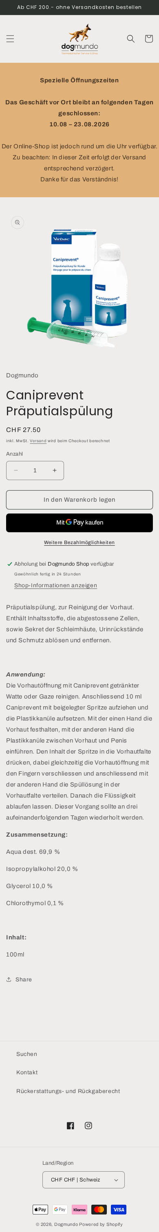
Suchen (27, 1054)
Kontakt (27, 1072)
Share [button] (23, 979)
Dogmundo (66, 1224)
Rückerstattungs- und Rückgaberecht (68, 1091)
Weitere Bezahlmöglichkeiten (79, 542)
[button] (10, 39)
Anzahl (14, 454)
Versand (38, 441)
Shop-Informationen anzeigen (55, 585)
